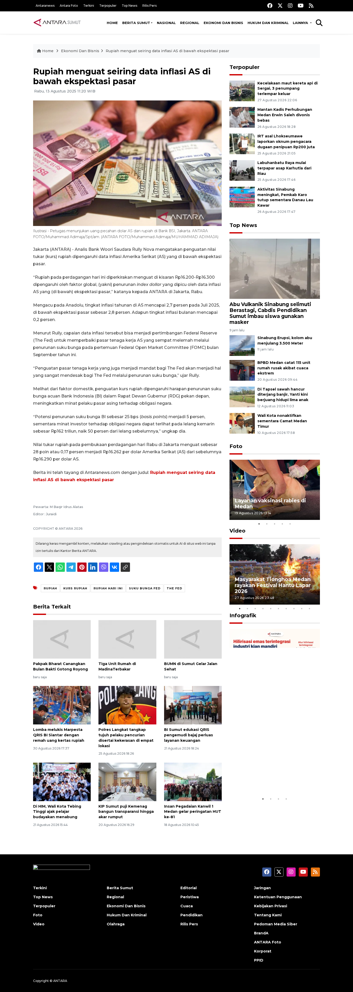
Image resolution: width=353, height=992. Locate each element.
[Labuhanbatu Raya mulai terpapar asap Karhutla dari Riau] (242, 170)
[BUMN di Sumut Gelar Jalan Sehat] (193, 639)
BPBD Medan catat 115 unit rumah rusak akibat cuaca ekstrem (283, 368)
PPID (258, 960)
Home (112, 23)
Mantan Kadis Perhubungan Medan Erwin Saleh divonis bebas (284, 115)
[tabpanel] (274, 490)
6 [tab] (278, 608)
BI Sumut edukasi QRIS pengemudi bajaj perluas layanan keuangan (188, 735)
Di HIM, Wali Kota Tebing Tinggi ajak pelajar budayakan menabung (57, 811)
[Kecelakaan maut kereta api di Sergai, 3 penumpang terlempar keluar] (242, 90)
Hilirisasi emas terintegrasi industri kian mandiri (270, 778)
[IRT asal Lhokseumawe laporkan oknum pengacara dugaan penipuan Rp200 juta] (242, 143)
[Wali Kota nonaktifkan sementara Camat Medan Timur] (242, 423)
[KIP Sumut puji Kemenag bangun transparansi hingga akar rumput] (127, 781)
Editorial (188, 888)
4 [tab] (282, 523)
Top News (129, 5)
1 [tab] (259, 523)
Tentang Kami (268, 915)
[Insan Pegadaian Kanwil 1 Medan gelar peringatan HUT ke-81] (193, 781)
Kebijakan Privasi (270, 906)
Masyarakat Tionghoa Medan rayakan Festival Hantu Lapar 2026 (273, 585)
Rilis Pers (149, 5)
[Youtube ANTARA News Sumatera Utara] (301, 5)
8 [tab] (294, 608)
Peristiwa (189, 897)
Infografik (242, 615)
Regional (189, 23)
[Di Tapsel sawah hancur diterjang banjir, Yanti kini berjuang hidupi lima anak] (242, 396)
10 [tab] (309, 608)
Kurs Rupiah (75, 588)
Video (237, 531)
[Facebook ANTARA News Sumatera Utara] (269, 5)
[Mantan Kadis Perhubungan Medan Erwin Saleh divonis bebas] (242, 117)
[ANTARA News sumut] (59, 22)
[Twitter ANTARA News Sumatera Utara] (280, 5)
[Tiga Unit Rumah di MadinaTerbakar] (127, 639)
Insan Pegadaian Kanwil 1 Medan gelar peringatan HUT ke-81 (192, 811)
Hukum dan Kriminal (268, 23)
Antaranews (45, 5)
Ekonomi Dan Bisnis (223, 23)
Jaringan (262, 888)
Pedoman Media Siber (275, 924)
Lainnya (301, 23)
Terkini (88, 5)
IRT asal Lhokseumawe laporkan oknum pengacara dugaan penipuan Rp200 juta (286, 141)
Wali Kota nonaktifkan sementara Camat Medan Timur (282, 421)
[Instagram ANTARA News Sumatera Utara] (290, 5)
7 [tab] (286, 608)
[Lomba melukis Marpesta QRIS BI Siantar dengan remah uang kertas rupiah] (62, 704)
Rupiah (50, 588)
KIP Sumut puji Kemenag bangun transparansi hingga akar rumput (126, 811)
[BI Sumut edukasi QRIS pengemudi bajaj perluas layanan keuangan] (193, 704)
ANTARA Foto (267, 942)
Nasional (166, 23)
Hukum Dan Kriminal (127, 915)
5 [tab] (290, 523)
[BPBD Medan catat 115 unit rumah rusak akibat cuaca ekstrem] (242, 370)
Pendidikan (191, 915)
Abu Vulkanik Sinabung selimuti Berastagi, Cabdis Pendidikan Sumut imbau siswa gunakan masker (270, 313)
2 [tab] (267, 523)
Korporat (262, 951)
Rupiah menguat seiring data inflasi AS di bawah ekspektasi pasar (167, 51)
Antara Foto (69, 5)
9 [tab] (301, 608)
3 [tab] (274, 523)
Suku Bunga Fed (144, 588)
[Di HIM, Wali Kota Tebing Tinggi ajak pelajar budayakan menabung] (62, 781)
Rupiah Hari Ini (108, 588)
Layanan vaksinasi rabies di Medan (270, 503)
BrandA (261, 933)
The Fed (174, 588)
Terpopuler (108, 5)
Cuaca (186, 906)
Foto (235, 446)
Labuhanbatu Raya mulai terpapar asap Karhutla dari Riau (284, 168)
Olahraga (116, 924)
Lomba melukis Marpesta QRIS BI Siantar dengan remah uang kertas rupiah (58, 735)
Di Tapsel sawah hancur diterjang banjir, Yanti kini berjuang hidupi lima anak (282, 394)
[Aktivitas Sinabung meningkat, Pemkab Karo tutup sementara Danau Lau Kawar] (242, 196)
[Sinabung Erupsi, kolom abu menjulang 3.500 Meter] (242, 345)
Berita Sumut (136, 23)
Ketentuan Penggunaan (278, 897)
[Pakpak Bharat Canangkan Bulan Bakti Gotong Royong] (62, 639)
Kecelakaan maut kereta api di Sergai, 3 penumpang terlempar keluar (287, 88)
